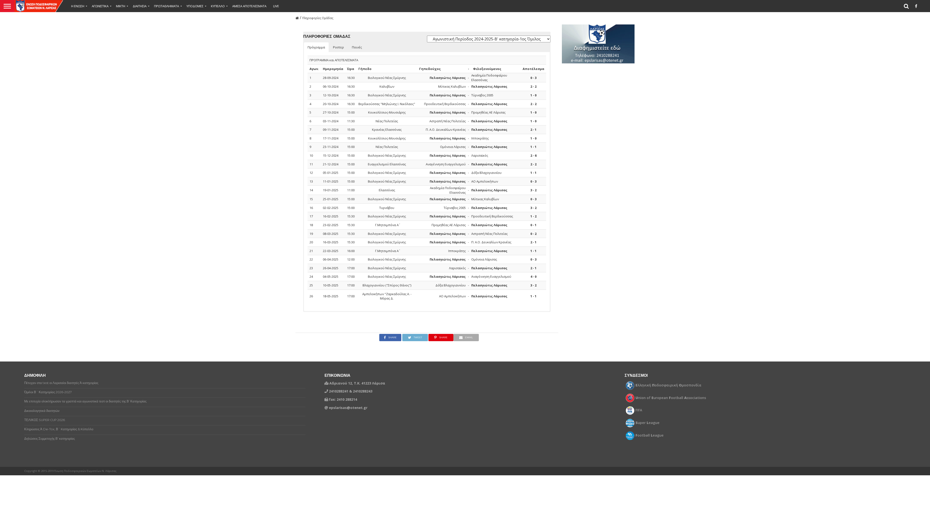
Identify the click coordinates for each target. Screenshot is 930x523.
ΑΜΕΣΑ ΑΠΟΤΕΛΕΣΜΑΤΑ (249, 6)
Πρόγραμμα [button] (316, 47)
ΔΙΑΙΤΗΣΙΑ (140, 6)
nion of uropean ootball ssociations (671, 398)
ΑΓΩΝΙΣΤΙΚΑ (100, 6)
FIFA (639, 410)
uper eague (647, 423)
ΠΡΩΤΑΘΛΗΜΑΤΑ (166, 6)
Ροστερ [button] (338, 47)
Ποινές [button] (357, 47)
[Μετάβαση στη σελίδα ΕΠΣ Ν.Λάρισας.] (297, 18)
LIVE (276, 6)
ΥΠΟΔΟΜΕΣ (194, 6)
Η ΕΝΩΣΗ (77, 6)
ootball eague (650, 435)
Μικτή (120, 6)
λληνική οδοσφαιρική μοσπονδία (668, 385)
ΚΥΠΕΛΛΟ (218, 6)
